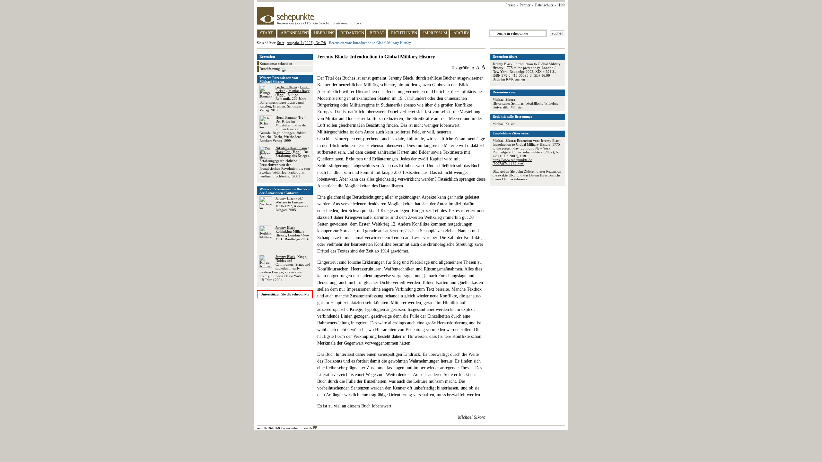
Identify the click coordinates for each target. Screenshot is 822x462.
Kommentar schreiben (275, 63)
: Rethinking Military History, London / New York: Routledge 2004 (292, 233)
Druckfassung (270, 69)
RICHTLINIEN (404, 32)
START (266, 32)
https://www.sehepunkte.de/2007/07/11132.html (512, 162)
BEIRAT (377, 32)
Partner (525, 5)
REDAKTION (352, 32)
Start (280, 43)
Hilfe (561, 5)
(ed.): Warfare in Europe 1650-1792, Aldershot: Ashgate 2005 (292, 204)
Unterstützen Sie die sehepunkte (284, 294)
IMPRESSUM (435, 32)
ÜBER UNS (324, 32)
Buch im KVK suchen (509, 79)
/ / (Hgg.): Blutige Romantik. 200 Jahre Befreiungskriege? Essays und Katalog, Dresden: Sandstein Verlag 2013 (284, 98)
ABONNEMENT (295, 32)
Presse (510, 5)
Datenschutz (544, 5)
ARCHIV (461, 32)
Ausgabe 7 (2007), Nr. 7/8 (306, 43)
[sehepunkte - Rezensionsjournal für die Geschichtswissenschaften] (411, 16)
